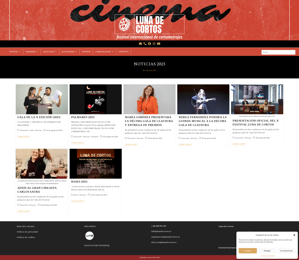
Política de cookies (26, 237)
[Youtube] (158, 43)
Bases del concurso (25, 226)
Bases (76, 195)
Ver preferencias (286, 251)
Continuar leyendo (23, 136)
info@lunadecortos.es (161, 231)
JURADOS (86, 51)
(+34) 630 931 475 (158, 226)
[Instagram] (154, 43)
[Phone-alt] (145, 43)
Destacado (24, 130)
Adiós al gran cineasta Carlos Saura (37, 190)
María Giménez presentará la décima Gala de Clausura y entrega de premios (149, 121)
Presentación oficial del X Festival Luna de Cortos (256, 123)
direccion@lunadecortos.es (163, 242)
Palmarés (94, 136)
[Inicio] (143, 70)
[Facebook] (149, 43)
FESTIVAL (13, 51)
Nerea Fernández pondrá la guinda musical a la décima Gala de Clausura (203, 121)
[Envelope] (140, 43)
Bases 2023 (79, 182)
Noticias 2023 (151, 70)
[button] (294, 235)
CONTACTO (123, 51)
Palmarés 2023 (83, 117)
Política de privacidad (267, 256)
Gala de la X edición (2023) (39, 117)
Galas (32, 130)
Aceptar (248, 251)
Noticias (38, 130)
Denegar (267, 251)
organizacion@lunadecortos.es (165, 236)
